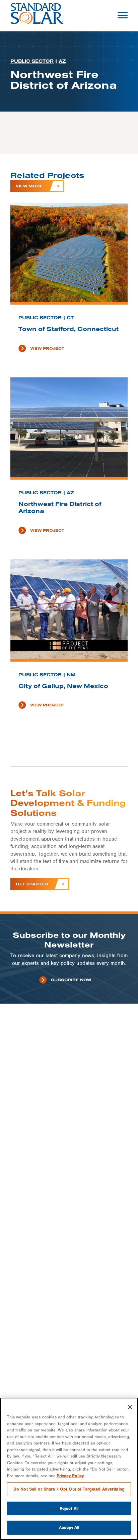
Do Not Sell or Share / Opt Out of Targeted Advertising (69, 1489)
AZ (62, 61)
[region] (69, 1469)
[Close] (130, 1407)
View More (29, 185)
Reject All (69, 1508)
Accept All (69, 1527)
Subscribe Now (71, 979)
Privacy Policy (70, 1476)
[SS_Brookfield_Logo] (37, 16)
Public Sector (32, 61)
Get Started (32, 883)
